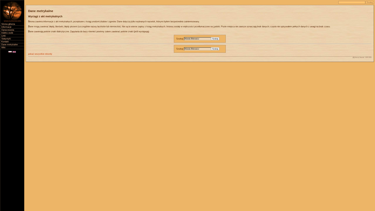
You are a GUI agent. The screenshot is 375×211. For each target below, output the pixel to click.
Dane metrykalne (9, 44)
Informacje (6, 27)
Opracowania (7, 30)
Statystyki (6, 39)
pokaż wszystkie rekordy (40, 54)
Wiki (3, 47)
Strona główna (8, 24)
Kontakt (5, 41)
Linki (3, 36)
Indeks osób (7, 33)
